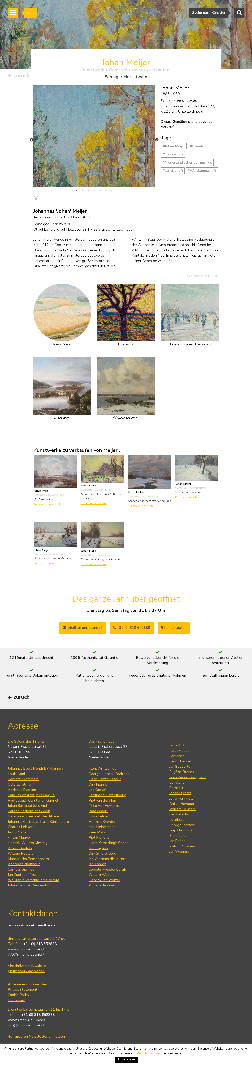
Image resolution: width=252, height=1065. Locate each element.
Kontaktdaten (174, 627)
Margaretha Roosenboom (28, 858)
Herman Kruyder (102, 821)
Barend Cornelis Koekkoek (29, 811)
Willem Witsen (101, 874)
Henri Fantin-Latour (105, 779)
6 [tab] (106, 190)
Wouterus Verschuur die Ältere (33, 880)
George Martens (182, 825)
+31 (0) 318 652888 (133, 627)
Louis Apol (16, 773)
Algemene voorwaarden (27, 984)
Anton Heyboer (181, 803)
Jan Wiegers (179, 851)
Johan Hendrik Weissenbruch (31, 885)
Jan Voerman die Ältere (107, 858)
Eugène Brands (181, 771)
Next (157, 140)
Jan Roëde (177, 840)
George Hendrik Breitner (109, 773)
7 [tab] (112, 190)
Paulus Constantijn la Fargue (31, 795)
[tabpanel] (94, 166)
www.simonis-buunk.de (26, 1020)
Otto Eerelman (20, 784)
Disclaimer (16, 1000)
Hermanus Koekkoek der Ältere (33, 816)
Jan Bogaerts (179, 766)
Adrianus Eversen (22, 789)
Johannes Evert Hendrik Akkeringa (35, 768)
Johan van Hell (181, 798)
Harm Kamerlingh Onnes (108, 842)
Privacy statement (22, 989)
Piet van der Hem (103, 800)
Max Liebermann (102, 827)
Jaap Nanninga (180, 830)
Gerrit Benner (180, 761)
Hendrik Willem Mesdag (28, 842)
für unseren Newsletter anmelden (37, 1036)
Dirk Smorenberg (102, 853)
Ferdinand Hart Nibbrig (107, 795)
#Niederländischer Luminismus (187, 162)
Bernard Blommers (23, 779)
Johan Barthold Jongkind (27, 805)
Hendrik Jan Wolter (104, 880)
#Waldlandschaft (202, 170)
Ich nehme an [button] (126, 1059)
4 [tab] (94, 190)
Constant (176, 782)
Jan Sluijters (98, 848)
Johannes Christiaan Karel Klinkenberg (38, 821)
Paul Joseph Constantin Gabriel (33, 800)
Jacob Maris (17, 832)
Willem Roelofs (20, 853)
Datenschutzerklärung (148, 1053)
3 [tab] (88, 190)
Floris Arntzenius (102, 768)
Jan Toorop (97, 864)
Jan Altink (177, 745)
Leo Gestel (97, 789)
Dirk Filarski (98, 784)
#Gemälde (198, 146)
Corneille (176, 787)
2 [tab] (82, 190)
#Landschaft (173, 170)
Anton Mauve (19, 837)
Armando (176, 756)
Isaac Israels (98, 811)
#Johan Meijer (174, 146)
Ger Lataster (179, 814)
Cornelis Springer (22, 869)
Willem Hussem (182, 809)
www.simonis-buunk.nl (26, 949)
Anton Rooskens (182, 846)
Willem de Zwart (103, 885)
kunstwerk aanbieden (27, 971)
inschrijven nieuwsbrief (27, 965)
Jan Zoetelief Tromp (24, 874)
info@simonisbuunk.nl (84, 627)
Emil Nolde (178, 835)
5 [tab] (100, 190)
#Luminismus (173, 154)
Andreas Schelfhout (24, 864)
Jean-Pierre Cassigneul (187, 777)
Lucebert (176, 819)
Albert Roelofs (20, 848)
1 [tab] (76, 190)
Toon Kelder (99, 816)
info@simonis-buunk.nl (26, 954)
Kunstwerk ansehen (46, 504)
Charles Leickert (21, 827)
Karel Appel (179, 750)
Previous (31, 140)
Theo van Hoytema (104, 805)
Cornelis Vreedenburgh (107, 869)
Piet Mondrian (100, 837)
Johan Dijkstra (180, 793)
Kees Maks (97, 832)
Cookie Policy (18, 994)
